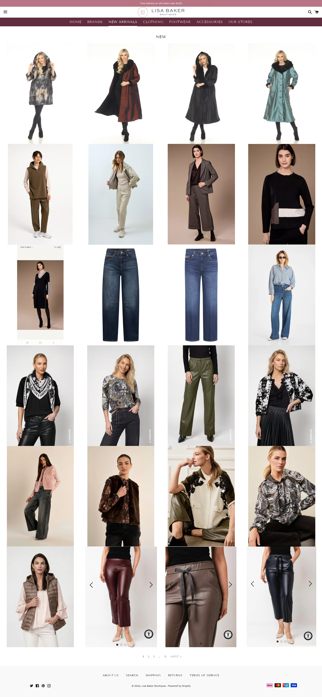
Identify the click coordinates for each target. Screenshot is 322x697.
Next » (176, 656)
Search (132, 675)
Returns (175, 675)
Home (76, 22)
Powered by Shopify (179, 685)
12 (165, 656)
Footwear (180, 22)
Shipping (153, 675)
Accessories (209, 22)
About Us (110, 675)
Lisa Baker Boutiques (154, 685)
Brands (95, 22)
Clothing (153, 22)
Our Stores (241, 22)
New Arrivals (123, 22)
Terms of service (204, 675)
